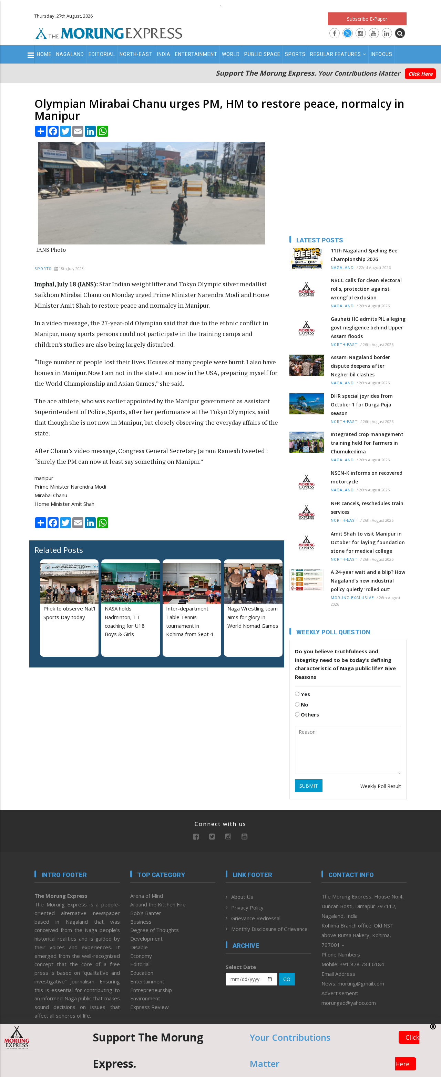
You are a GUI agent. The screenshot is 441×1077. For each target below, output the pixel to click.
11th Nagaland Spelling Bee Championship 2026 (364, 254)
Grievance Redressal (255, 918)
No (303, 704)
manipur (43, 477)
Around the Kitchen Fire (158, 904)
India (164, 54)
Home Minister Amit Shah (64, 503)
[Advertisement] (77, 717)
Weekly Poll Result (380, 786)
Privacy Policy (247, 907)
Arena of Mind (146, 895)
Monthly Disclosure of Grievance (269, 928)
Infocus (381, 54)
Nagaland (70, 54)
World (231, 54)
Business (141, 921)
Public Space (262, 54)
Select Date (241, 966)
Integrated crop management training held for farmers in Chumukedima (367, 443)
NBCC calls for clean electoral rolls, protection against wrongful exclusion (366, 289)
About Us (242, 896)
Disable (139, 947)
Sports (295, 54)
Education (141, 972)
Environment (145, 998)
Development (146, 938)
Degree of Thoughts (154, 929)
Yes (304, 694)
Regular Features (335, 54)
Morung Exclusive (352, 598)
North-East (136, 54)
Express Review (149, 1006)
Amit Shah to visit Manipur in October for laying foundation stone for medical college (368, 542)
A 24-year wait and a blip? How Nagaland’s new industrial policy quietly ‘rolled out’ (368, 581)
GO (286, 979)
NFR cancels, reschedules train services (367, 507)
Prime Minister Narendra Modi (70, 486)
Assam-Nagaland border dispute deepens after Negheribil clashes (360, 366)
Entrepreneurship (151, 990)
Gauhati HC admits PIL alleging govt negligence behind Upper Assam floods (368, 327)
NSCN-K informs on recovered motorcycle (366, 477)
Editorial (102, 54)
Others (309, 714)
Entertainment (196, 54)
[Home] (108, 32)
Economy (141, 955)
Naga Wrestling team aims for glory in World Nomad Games (252, 617)
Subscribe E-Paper (367, 19)
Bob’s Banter (145, 913)
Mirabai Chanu (50, 495)
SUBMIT (308, 785)
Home (44, 54)
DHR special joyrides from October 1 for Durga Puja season (362, 404)
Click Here (420, 73)
